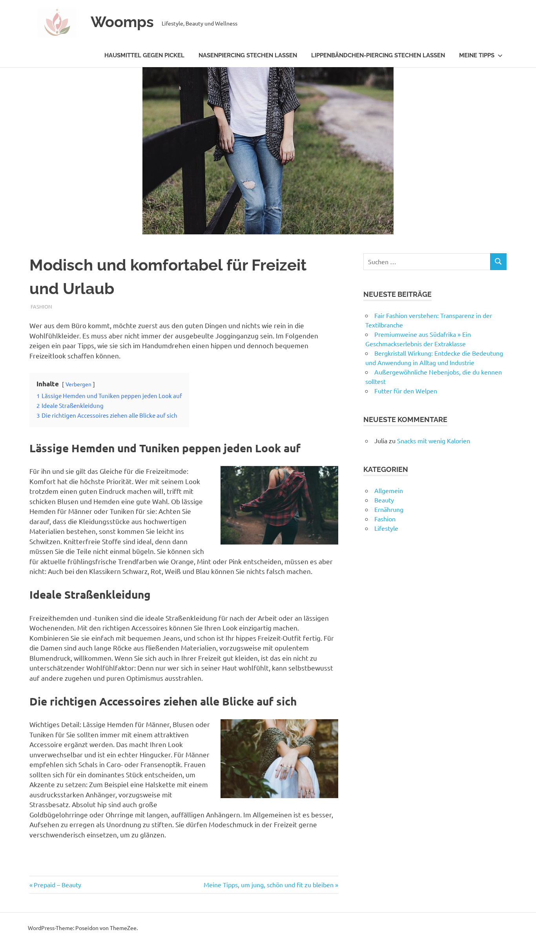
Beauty (384, 500)
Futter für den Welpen (405, 391)
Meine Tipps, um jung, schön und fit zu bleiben (269, 884)
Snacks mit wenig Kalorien (433, 440)
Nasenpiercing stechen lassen (248, 55)
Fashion (41, 306)
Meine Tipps (476, 55)
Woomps (122, 22)
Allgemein (388, 490)
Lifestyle (386, 528)
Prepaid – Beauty (57, 884)
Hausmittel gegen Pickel (144, 55)
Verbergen (78, 383)
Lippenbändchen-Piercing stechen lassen (378, 55)
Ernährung (388, 509)
